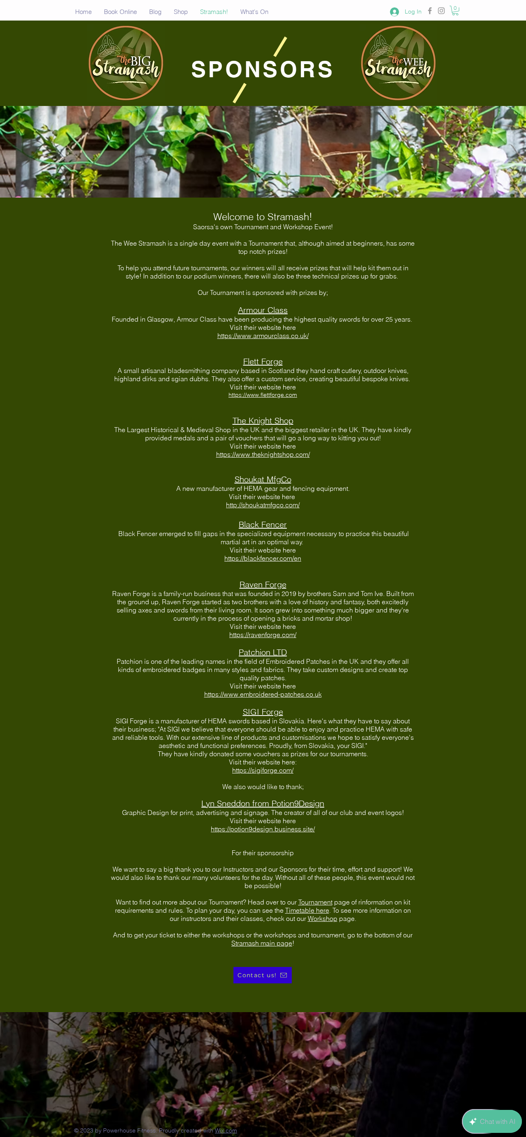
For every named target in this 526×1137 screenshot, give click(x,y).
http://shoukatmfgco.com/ (263, 505)
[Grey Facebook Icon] (429, 10)
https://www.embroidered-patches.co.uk (263, 694)
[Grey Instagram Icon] (441, 10)
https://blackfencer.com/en (262, 558)
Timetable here (307, 910)
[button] (455, 11)
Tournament (315, 902)
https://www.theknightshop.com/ (263, 454)
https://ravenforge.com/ (262, 635)
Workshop (322, 918)
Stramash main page (261, 943)
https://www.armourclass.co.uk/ (263, 335)
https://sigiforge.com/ (262, 770)
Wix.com (226, 1130)
